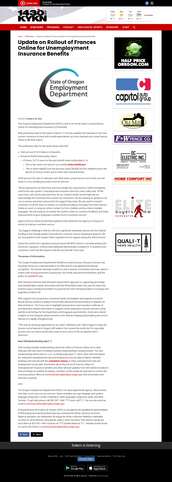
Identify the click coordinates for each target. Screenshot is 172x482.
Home (23, 27)
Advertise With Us (104, 456)
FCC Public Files (119, 456)
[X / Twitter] (152, 3)
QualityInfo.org (35, 276)
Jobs (61, 456)
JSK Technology (102, 476)
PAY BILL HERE (86, 459)
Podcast (68, 27)
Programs (53, 27)
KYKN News (36, 27)
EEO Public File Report (73, 456)
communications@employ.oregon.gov (64, 374)
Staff (125, 27)
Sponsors (112, 27)
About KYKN (53, 456)
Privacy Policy (89, 456)
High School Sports (90, 27)
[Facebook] (147, 3)
